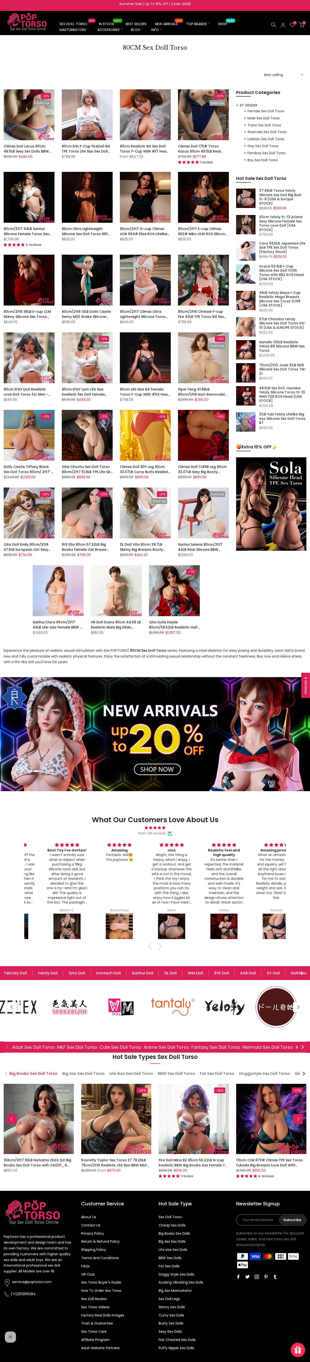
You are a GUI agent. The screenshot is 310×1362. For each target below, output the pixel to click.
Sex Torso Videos (95, 1307)
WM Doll (195, 973)
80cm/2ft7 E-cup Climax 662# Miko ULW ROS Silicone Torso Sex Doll (202, 233)
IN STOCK (110, 23)
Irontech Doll (108, 973)
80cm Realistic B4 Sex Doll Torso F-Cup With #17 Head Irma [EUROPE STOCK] (144, 151)
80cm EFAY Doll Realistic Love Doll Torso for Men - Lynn (26, 394)
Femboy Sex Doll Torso (267, 153)
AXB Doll (248, 973)
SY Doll (273, 973)
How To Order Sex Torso (101, 1290)
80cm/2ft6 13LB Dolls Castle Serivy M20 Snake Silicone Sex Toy (86, 316)
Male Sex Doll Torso (264, 118)
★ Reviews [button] (305, 685)
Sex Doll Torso (170, 1217)
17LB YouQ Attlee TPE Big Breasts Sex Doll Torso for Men (119, 1163)
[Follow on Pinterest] (266, 1277)
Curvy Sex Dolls (171, 1315)
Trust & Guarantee (97, 1323)
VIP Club (88, 1274)
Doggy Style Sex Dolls (176, 1274)
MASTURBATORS (73, 29)
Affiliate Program (95, 1339)
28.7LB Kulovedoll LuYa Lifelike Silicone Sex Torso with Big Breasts (198, 1163)
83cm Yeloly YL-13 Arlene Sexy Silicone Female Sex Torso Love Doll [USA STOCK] (280, 223)
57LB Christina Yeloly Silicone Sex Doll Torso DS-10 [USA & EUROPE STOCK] (282, 323)
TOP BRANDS (196, 24)
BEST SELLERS (136, 24)
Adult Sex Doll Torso (33, 1047)
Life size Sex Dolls (173, 1249)
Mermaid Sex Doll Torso (267, 1047)
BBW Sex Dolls (170, 1257)
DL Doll (170, 973)
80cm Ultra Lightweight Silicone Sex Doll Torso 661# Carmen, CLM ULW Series (86, 233)
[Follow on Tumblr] (275, 1277)
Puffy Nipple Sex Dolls (176, 1348)
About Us (88, 1217)
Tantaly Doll (15, 973)
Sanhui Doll (142, 973)
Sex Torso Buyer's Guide (101, 1282)
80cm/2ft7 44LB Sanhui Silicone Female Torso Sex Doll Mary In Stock (26, 233)
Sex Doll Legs (169, 1298)
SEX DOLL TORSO (77, 23)
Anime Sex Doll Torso (166, 1047)
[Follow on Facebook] (238, 1277)
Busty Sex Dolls (171, 1323)
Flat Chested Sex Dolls (177, 1339)
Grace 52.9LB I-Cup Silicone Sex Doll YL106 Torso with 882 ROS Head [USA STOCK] (281, 272)
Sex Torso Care (94, 1331)
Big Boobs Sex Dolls (174, 1233)
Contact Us (90, 1225)
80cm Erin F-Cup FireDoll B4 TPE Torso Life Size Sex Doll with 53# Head (86, 151)
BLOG (135, 29)
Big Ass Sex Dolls (172, 1241)
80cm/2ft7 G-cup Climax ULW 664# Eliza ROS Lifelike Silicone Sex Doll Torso (143, 233)
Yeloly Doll (48, 973)
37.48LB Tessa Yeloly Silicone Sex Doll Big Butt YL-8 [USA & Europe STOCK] (280, 197)
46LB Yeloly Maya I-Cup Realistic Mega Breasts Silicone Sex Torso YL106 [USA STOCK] (280, 299)
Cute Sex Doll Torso (120, 1047)
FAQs (85, 1266)
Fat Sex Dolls (169, 1266)
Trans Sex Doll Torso (264, 125)
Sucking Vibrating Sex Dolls (181, 1282)
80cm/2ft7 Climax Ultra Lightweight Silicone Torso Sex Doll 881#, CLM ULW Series (143, 319)
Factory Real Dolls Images (102, 1315)
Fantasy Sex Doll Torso (215, 1047)
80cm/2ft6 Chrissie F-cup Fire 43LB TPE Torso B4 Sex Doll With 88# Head (201, 316)
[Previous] (8, 973)
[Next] (301, 973)
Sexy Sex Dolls (170, 1331)
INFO (155, 29)
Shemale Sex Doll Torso (267, 132)
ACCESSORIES (108, 29)
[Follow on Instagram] (257, 1277)
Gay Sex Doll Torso (263, 146)
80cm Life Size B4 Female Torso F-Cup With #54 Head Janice (145, 394)
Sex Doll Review (94, 1298)
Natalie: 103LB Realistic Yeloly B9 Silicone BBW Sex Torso (282, 346)
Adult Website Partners (100, 1348)
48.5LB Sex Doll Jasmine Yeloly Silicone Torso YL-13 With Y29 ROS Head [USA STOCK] (282, 394)
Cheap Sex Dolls (172, 1225)
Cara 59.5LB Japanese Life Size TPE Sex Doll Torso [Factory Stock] (282, 247)
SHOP (226, 23)
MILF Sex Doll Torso (77, 1047)
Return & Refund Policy (100, 1241)
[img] (155, 828)
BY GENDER (248, 105)
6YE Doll (221, 973)
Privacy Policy (92, 1233)
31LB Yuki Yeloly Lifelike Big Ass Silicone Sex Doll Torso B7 (282, 418)
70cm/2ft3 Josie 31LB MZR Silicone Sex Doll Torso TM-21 (282, 369)
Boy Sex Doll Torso (263, 160)
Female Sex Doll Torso (266, 111)
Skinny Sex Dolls (172, 1307)
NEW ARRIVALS (168, 23)
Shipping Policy (93, 1249)
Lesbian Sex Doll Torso (266, 139)
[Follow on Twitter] (247, 1277)
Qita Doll (77, 973)
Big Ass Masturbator (175, 1290)
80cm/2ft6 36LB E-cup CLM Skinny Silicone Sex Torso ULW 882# (27, 316)
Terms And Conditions (100, 1257)
